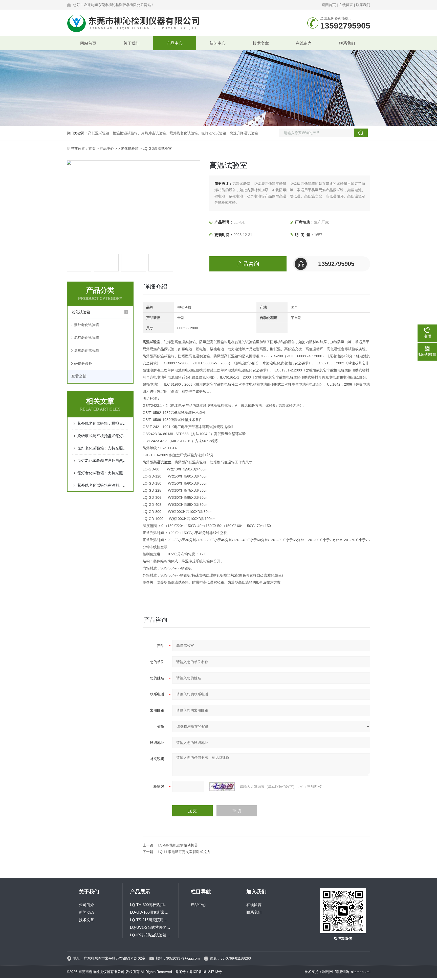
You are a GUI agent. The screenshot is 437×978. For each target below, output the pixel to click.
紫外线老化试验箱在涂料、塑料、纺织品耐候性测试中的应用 (102, 485)
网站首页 (88, 43)
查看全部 (78, 376)
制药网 (327, 972)
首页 (92, 148)
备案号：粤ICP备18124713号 (198, 972)
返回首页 (329, 5)
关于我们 (131, 43)
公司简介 (86, 904)
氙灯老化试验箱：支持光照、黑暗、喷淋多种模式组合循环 (102, 448)
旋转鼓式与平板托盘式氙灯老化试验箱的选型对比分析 (102, 436)
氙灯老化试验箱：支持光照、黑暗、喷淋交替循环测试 (102, 473)
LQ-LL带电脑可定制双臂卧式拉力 (184, 852)
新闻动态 (86, 912)
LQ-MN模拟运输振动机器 (178, 845)
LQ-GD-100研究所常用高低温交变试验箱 (150, 912)
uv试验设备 (83, 363)
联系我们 (363, 5)
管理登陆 (342, 972)
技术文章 (261, 43)
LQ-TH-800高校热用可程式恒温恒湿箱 (150, 904)
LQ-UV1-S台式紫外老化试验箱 (150, 927)
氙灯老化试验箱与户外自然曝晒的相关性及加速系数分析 (102, 460)
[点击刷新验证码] (222, 786)
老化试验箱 (130, 148)
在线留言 (346, 5)
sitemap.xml (360, 972)
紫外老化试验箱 (86, 325)
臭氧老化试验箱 (86, 350)
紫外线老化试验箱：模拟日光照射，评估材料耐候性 (102, 423)
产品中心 (174, 43)
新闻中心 (217, 43)
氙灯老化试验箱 (86, 338)
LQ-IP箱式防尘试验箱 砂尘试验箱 (150, 935)
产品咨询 (248, 264)
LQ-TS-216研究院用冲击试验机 (150, 920)
